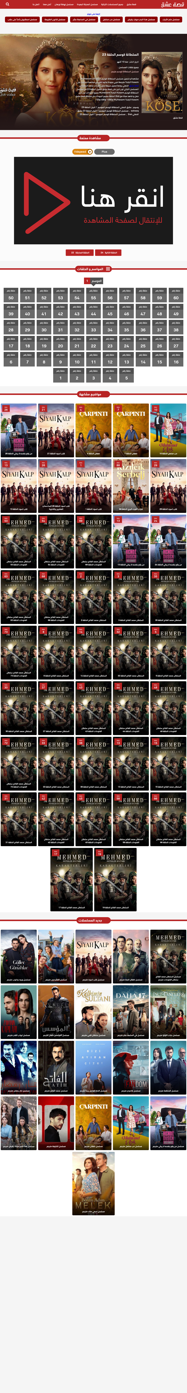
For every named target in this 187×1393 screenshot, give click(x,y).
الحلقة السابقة (80, 253)
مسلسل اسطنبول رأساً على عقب (22, 19)
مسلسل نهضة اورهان (64, 4)
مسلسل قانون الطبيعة (55, 19)
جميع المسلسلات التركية (112, 4)
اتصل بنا (36, 4)
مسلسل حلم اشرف (171, 19)
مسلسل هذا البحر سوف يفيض (141, 19)
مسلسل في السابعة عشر (84, 19)
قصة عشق (131, 4)
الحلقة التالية (109, 253)
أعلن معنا (47, 4)
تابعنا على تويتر (93, 14)
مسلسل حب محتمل (111, 19)
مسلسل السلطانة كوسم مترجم (125, 71)
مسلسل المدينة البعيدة (87, 4)
